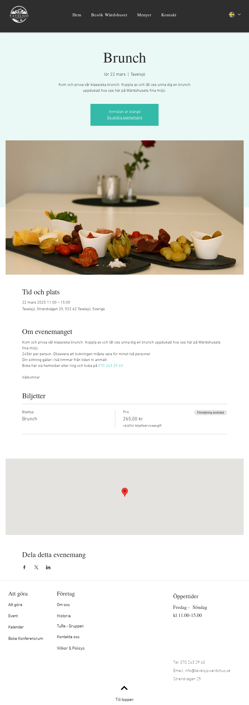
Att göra (15, 604)
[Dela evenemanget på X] (36, 567)
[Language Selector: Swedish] (235, 14)
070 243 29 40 (192, 661)
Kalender (16, 626)
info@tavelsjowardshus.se (207, 670)
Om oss (63, 604)
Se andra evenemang (124, 117)
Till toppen (124, 699)
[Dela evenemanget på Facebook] (24, 567)
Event (13, 615)
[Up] (124, 687)
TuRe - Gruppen (70, 625)
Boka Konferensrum (25, 638)
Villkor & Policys (71, 647)
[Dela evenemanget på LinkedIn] (48, 567)
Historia (64, 615)
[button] (109, 14)
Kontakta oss (68, 636)
